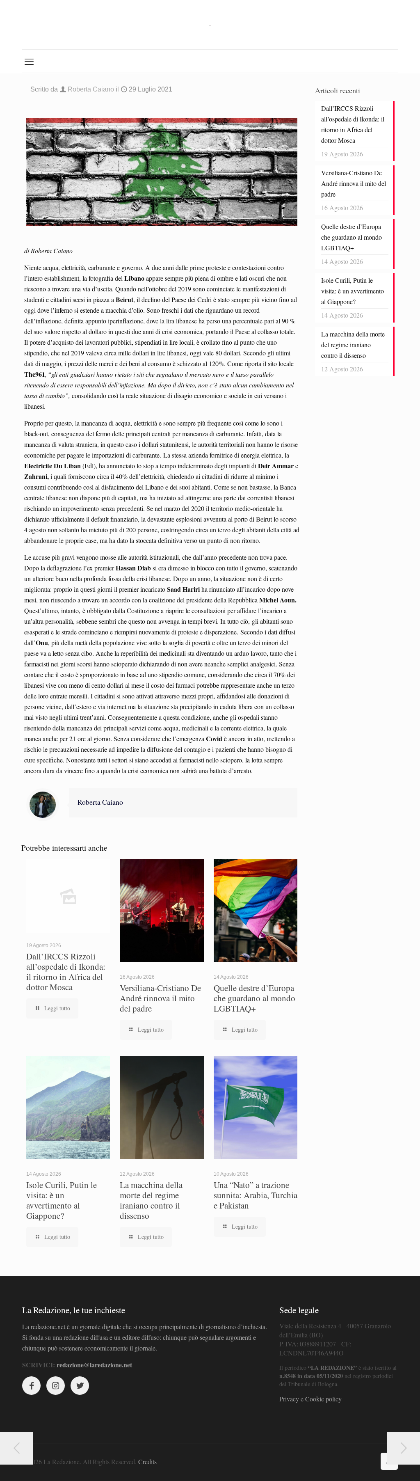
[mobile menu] (29, 61)
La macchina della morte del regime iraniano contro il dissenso (151, 1200)
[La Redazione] (210, 24)
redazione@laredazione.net (94, 1364)
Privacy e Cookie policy (310, 1398)
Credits (147, 1461)
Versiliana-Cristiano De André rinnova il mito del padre (160, 998)
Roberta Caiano (91, 89)
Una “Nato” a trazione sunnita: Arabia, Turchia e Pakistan (255, 1195)
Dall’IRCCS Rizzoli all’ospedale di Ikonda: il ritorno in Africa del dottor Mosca (65, 971)
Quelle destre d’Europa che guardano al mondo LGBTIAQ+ (254, 998)
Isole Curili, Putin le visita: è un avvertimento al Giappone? (61, 1200)
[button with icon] (31, 1385)
